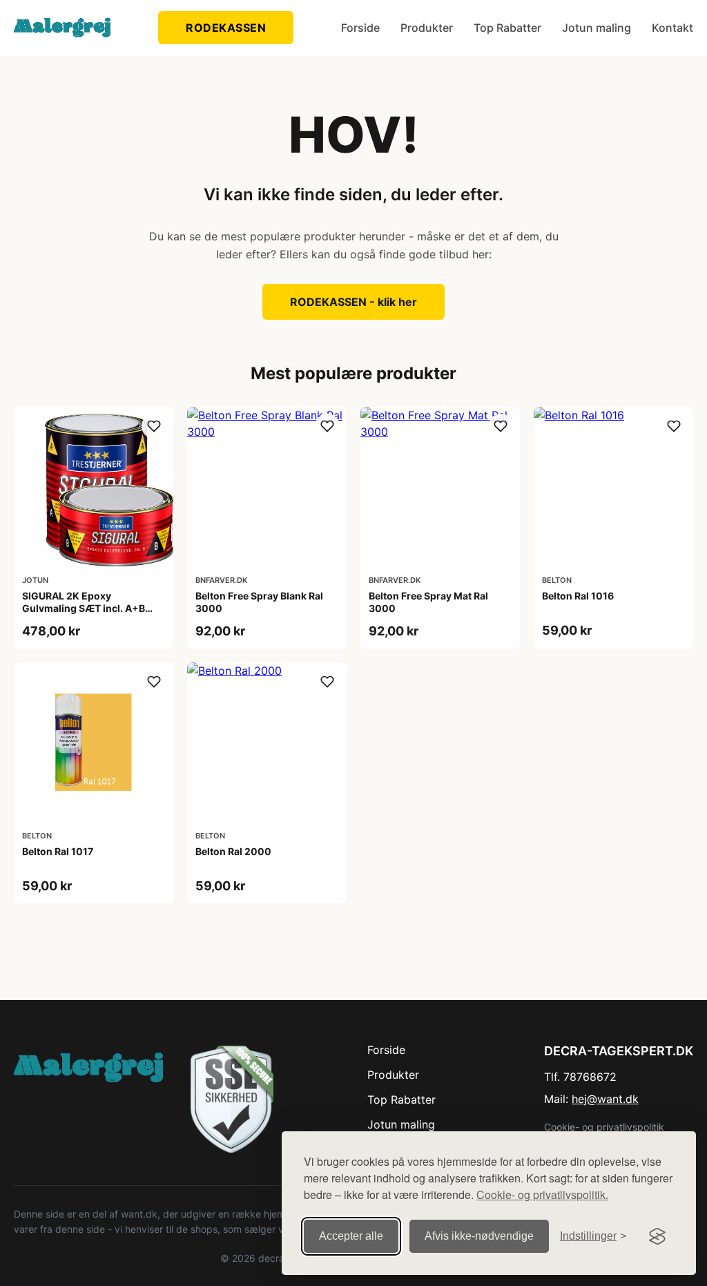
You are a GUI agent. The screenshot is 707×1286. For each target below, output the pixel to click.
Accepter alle (351, 1236)
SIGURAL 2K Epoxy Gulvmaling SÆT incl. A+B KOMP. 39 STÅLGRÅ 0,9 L (83, 608)
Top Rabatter (507, 28)
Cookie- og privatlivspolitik (604, 1127)
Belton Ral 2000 (233, 851)
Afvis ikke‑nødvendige (479, 1236)
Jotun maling (596, 28)
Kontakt (672, 28)
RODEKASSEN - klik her (353, 302)
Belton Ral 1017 (57, 851)
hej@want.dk (605, 1099)
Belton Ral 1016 (578, 596)
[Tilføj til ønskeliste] (154, 426)
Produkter (426, 28)
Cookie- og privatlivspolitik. (542, 1194)
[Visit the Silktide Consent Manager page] (657, 1236)
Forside (360, 28)
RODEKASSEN (226, 28)
